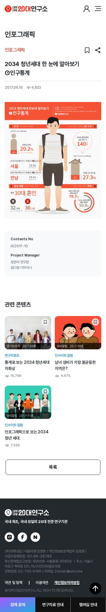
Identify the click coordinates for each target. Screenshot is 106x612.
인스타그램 (9, 537)
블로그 (35, 537)
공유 (97, 50)
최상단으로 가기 (95, 588)
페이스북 (22, 537)
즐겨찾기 (87, 50)
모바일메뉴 (97, 8)
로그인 (86, 9)
